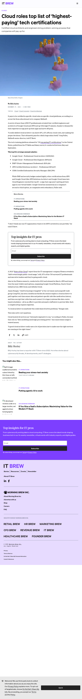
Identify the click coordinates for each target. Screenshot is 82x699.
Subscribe (41, 256)
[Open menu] (77, 3)
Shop (5, 503)
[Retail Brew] (12, 524)
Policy (13, 694)
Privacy (6, 550)
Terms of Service (8, 553)
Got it (61, 688)
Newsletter (32, 471)
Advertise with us (10, 499)
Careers (6, 506)
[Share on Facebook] (9, 335)
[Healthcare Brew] (16, 536)
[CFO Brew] (10, 530)
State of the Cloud (20, 271)
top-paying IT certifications (50, 142)
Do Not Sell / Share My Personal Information (15, 556)
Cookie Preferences (9, 559)
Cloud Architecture (36, 111)
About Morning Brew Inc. (12, 496)
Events (23, 471)
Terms (33, 692)
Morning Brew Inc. (15, 544)
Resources (15, 471)
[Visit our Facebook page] (9, 481)
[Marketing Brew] (51, 524)
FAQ (5, 509)
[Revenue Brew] (30, 530)
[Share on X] (14, 335)
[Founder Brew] (41, 536)
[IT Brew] (49, 530)
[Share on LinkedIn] (18, 335)
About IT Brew (9, 476)
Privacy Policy (13, 686)
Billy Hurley (14, 103)
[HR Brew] (29, 524)
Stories (6, 471)
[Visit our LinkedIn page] (5, 481)
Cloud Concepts (24, 111)
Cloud (16, 111)
